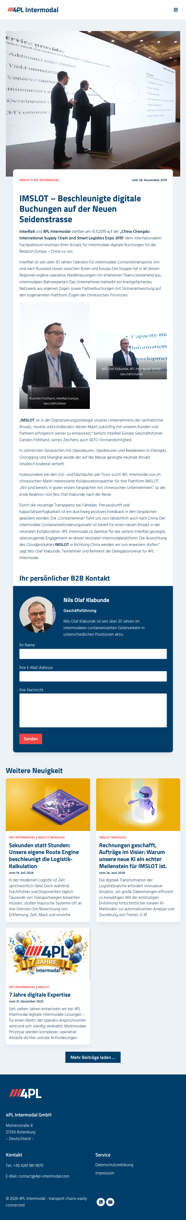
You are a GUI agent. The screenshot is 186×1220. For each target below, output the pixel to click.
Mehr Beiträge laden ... (93, 1057)
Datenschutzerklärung (114, 1165)
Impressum (104, 1173)
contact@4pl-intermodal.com (43, 1176)
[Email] (110, 1202)
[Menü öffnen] (175, 9)
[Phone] (101, 1202)
